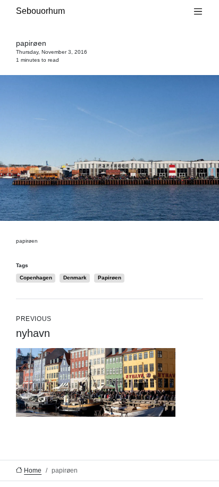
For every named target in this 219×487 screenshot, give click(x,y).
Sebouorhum (40, 10)
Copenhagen (36, 277)
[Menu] (198, 11)
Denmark (75, 277)
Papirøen (109, 277)
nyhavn (34, 327)
